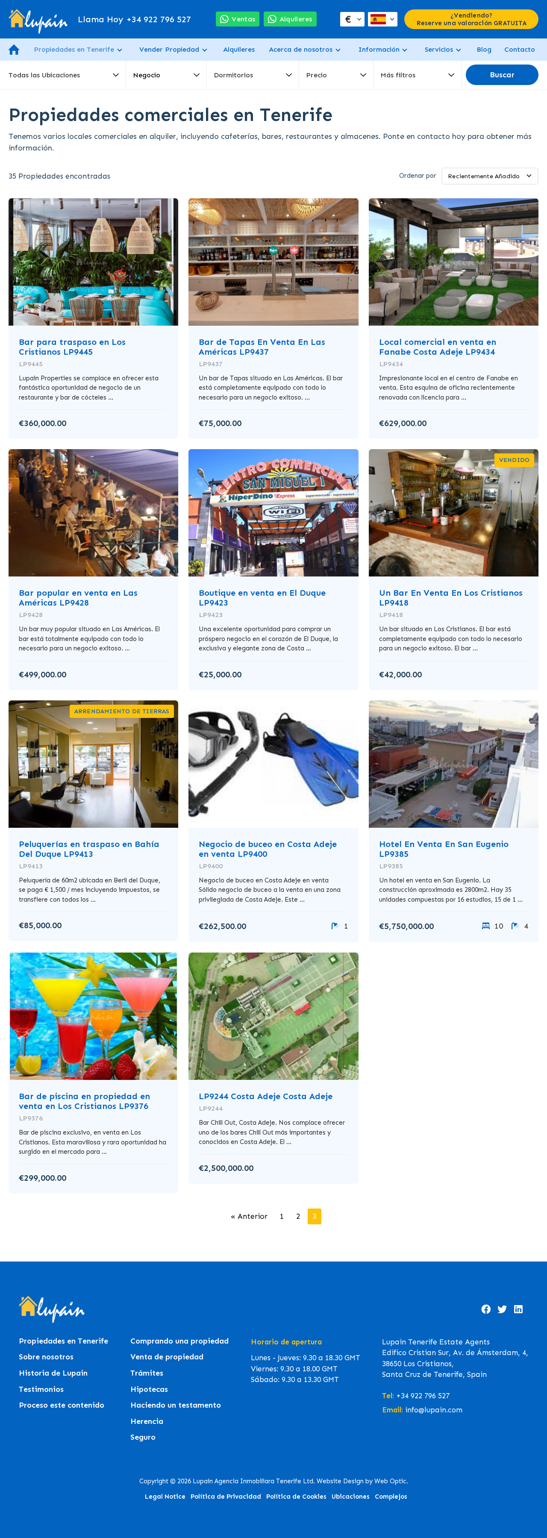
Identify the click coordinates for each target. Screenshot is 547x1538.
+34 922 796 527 (134, 19)
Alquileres (239, 49)
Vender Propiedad (169, 49)
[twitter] (502, 1309)
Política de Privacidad (226, 1496)
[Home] (38, 19)
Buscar (502, 75)
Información (379, 49)
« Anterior (249, 1216)
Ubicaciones (351, 1496)
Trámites (146, 1373)
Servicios (439, 49)
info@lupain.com (433, 1410)
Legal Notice (165, 1496)
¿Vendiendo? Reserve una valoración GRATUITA (471, 19)
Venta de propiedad (166, 1357)
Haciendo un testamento (175, 1405)
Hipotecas (149, 1389)
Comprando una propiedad (179, 1341)
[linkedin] (518, 1309)
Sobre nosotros (46, 1357)
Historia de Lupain (53, 1373)
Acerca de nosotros (300, 49)
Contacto (519, 49)
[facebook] (485, 1309)
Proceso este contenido (61, 1405)
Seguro (143, 1437)
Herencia (146, 1421)
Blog (483, 49)
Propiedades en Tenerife (74, 49)
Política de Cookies (296, 1496)
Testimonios (41, 1389)
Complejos (391, 1496)
